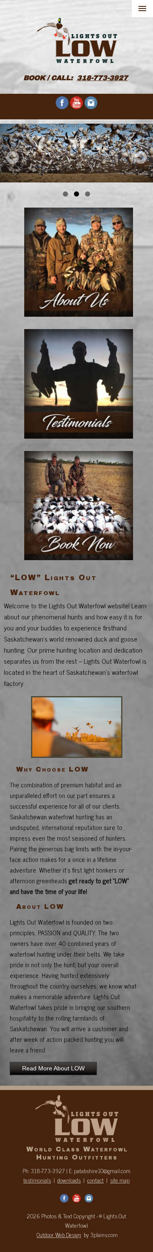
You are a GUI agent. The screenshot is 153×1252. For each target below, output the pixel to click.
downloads (69, 1180)
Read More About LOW (53, 1068)
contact (95, 1180)
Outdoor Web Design (59, 1234)
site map (120, 1180)
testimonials (37, 1180)
